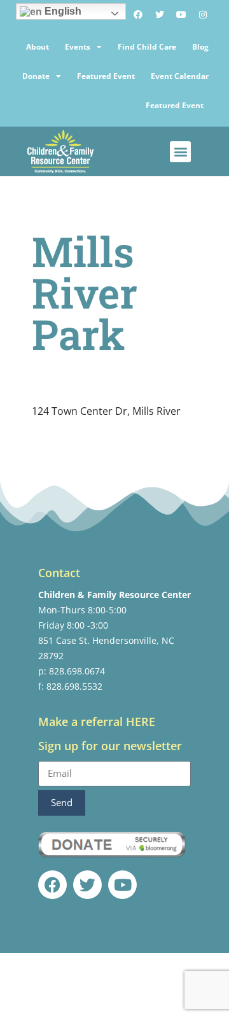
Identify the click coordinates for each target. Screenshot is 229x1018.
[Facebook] (138, 14)
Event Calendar (180, 76)
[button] (180, 151)
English (61, 11)
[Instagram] (202, 14)
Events (77, 46)
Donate (36, 76)
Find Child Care (147, 46)
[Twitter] (159, 14)
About (37, 46)
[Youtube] (181, 14)
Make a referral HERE (96, 721)
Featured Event (106, 76)
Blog (200, 46)
